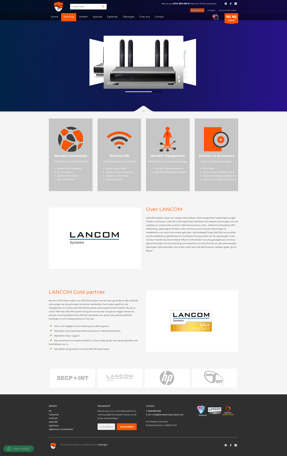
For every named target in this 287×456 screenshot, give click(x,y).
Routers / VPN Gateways (69, 168)
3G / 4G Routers (65, 172)
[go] (103, 6)
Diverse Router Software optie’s (219, 172)
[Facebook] (230, 3)
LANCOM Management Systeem (170, 172)
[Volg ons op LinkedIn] (225, 445)
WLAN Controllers (114, 179)
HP (50, 410)
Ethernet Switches (66, 179)
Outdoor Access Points (117, 175)
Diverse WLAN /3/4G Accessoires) (219, 179)
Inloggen (212, 10)
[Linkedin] (225, 3)
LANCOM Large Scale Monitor (168, 168)
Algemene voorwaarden (61, 429)
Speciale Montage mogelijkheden (220, 175)
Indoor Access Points (116, 168)
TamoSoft (54, 414)
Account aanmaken (228, 10)
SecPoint (53, 418)
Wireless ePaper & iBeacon (119, 172)
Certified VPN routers (67, 175)
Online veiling (197, 10)
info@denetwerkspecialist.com (167, 414)
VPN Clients (208, 168)
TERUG (231, 18)
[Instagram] (235, 3)
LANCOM (53, 421)
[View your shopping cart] (216, 17)
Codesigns (102, 444)
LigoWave (54, 425)
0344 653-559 (180, 3)
